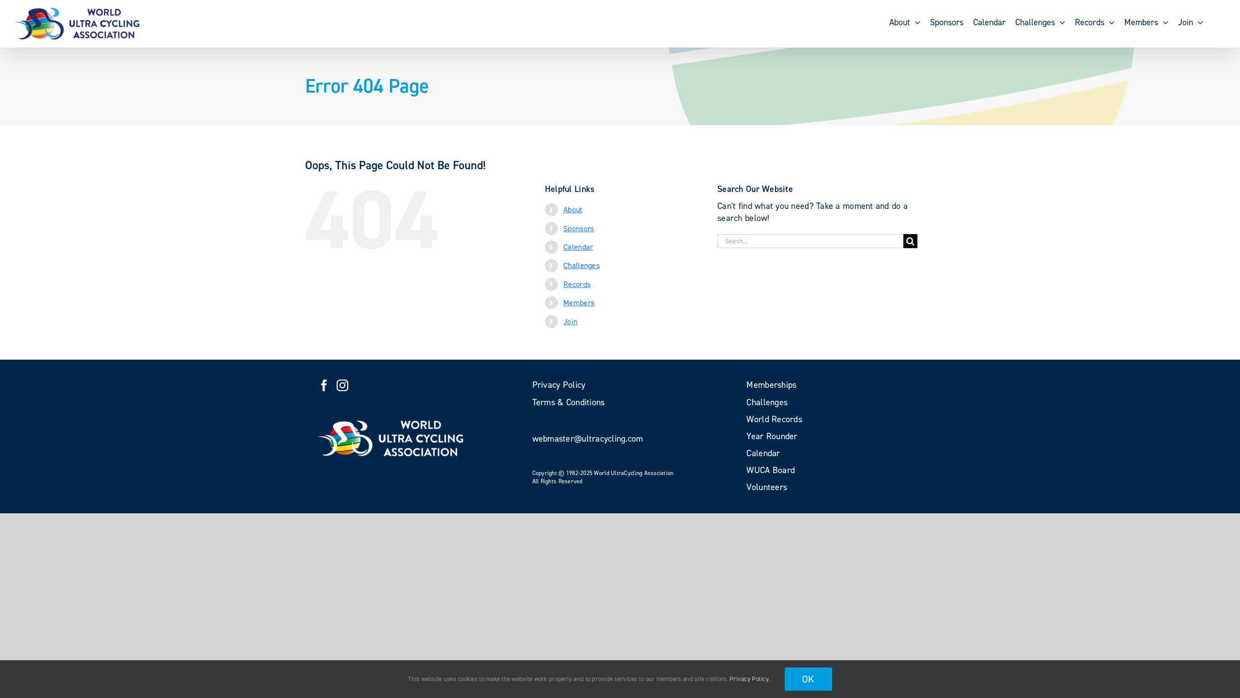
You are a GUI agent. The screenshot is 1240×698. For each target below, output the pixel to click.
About (572, 210)
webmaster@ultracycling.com (587, 438)
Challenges (581, 265)
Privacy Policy (749, 679)
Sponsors (578, 228)
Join (570, 322)
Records (576, 284)
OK (808, 679)
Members (578, 303)
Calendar (578, 247)
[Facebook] (324, 385)
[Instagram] (342, 385)
